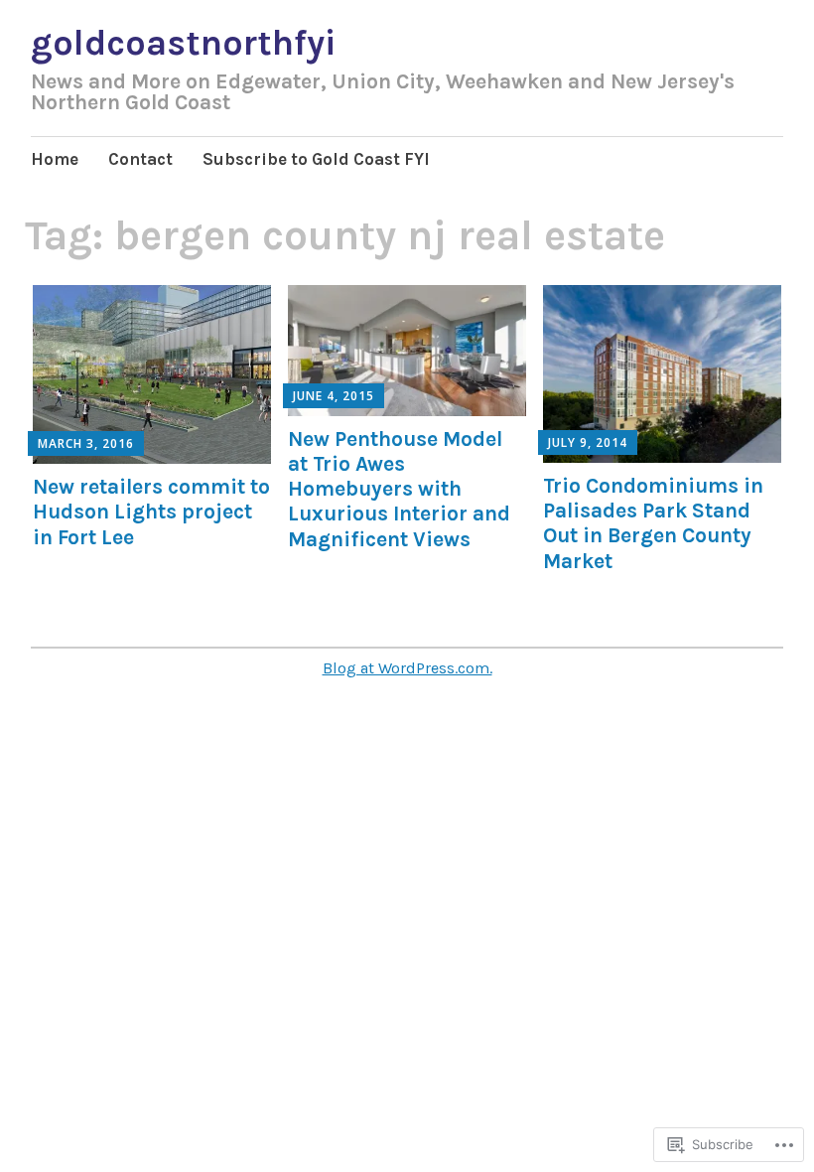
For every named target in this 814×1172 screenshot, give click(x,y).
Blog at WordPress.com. (407, 668)
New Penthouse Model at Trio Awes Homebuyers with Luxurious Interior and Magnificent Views (399, 489)
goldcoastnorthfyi (183, 43)
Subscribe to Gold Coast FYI (316, 159)
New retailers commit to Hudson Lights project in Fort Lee (151, 511)
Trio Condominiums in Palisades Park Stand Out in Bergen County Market (653, 523)
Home (54, 159)
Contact (140, 159)
